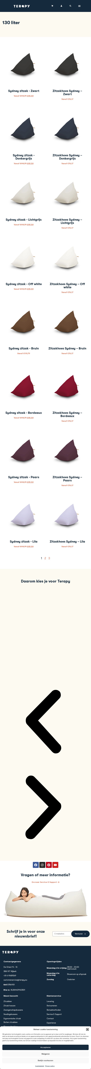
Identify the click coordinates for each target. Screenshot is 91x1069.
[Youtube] (55, 865)
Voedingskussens (10, 1014)
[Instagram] (42, 865)
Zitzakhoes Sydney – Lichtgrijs (67, 221)
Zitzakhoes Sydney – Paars (67, 478)
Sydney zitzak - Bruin (24, 348)
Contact (50, 1018)
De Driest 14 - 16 (10, 967)
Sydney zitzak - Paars (23, 477)
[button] (87, 1029)
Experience (51, 1023)
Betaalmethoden (54, 1010)
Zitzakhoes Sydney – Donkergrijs (67, 157)
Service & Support (54, 1014)
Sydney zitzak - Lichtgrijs (24, 219)
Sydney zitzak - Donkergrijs (24, 157)
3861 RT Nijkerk (10, 971)
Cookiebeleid (39, 1066)
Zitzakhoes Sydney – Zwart (67, 92)
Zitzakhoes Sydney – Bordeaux (67, 414)
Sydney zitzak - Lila (23, 541)
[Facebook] (36, 865)
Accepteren (45, 1047)
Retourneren (52, 1006)
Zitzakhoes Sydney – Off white (67, 285)
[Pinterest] (49, 865)
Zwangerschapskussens (13, 1010)
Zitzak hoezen (9, 1006)
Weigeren (45, 1054)
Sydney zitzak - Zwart (23, 91)
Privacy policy (50, 1066)
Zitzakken (8, 1001)
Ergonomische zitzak (12, 1018)
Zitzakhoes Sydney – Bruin (67, 348)
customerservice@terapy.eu (15, 980)
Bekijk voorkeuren (45, 1060)
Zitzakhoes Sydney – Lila (67, 541)
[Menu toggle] (79, 6)
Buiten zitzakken (11, 1022)
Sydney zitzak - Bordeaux (23, 413)
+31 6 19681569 (10, 976)
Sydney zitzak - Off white (24, 284)
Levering (50, 1001)
